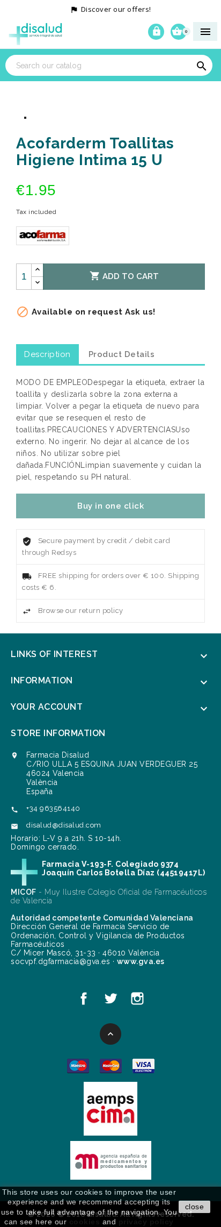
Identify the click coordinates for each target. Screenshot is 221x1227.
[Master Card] (111, 1065)
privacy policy (146, 1221)
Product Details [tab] (122, 354)
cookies (84, 1221)
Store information (58, 733)
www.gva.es (141, 961)
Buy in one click (110, 506)
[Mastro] (78, 1065)
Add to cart (124, 275)
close (194, 1206)
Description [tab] (47, 354)
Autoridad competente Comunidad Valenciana (102, 918)
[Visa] (143, 1065)
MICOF (23, 892)
